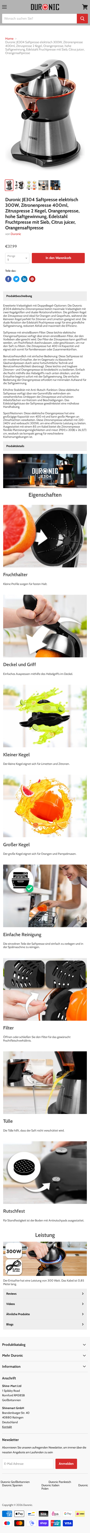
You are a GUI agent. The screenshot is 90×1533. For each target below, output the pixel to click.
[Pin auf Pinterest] (32, 279)
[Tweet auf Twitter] (16, 279)
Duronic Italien (59, 1485)
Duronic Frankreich (69, 1482)
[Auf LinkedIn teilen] (24, 279)
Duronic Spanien (21, 1485)
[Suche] (82, 18)
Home (9, 38)
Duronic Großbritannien (24, 1482)
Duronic (16, 234)
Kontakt (7, 1427)
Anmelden (66, 1464)
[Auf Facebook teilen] (8, 279)
